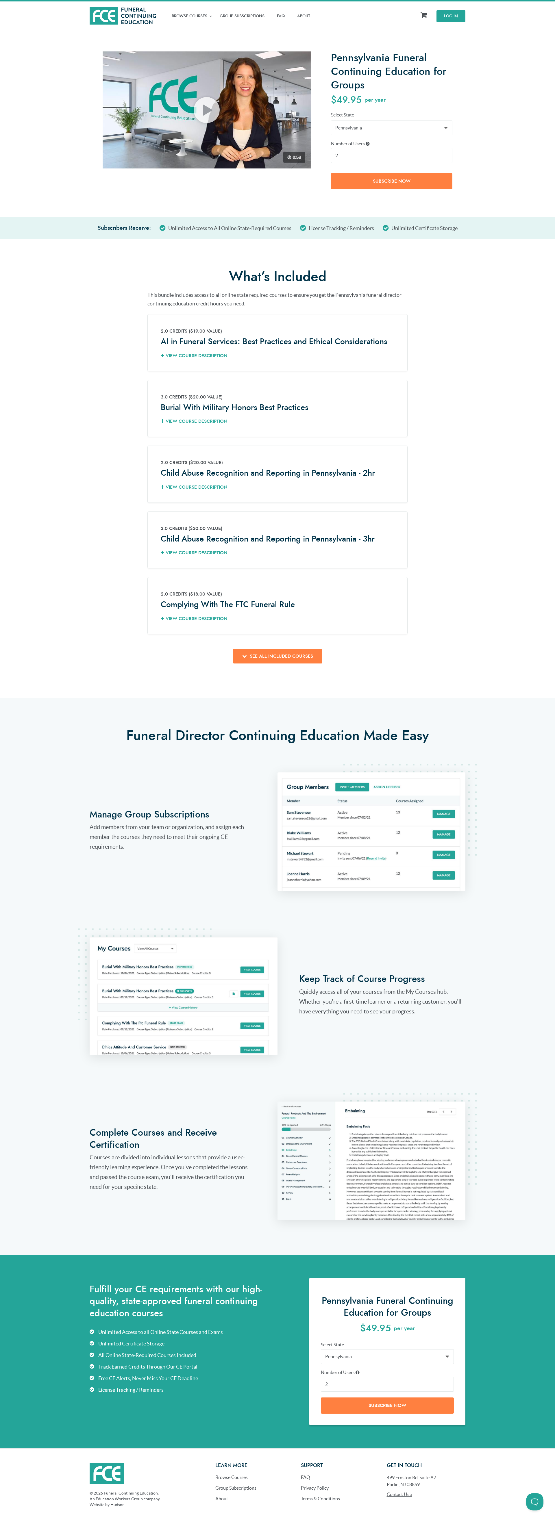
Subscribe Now (391, 181)
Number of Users (348, 143)
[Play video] (207, 109)
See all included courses (280, 656)
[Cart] (424, 15)
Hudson (117, 1504)
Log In (451, 16)
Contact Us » (399, 1494)
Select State (342, 114)
